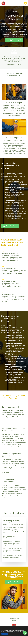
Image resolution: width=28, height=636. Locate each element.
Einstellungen (16, 631)
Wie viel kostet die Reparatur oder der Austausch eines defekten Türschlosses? (12, 550)
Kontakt (14, 620)
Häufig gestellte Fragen (14, 618)
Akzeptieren (5, 633)
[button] (14, 521)
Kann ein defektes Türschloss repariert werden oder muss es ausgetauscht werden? (11, 543)
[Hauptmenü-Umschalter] (25, 3)
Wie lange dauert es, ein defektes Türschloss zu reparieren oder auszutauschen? (12, 557)
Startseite (14, 616)
